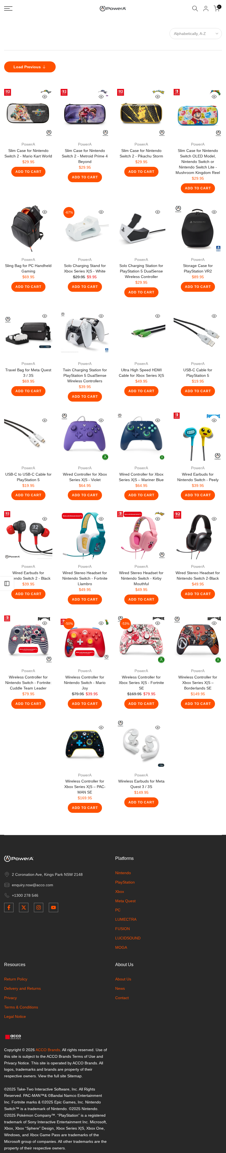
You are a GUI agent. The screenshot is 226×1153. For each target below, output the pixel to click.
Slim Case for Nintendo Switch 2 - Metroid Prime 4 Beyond (85, 156)
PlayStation (125, 882)
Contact (122, 998)
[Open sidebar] (7, 583)
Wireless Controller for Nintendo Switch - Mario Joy (85, 682)
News (120, 988)
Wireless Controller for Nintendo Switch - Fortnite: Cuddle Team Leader (28, 682)
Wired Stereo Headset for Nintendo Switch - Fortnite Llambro (84, 578)
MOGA (121, 947)
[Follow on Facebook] (9, 907)
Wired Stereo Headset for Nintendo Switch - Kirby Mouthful (141, 578)
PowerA (28, 144)
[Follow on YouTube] (53, 907)
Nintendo (123, 873)
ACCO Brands (48, 1050)
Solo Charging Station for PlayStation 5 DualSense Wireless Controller (141, 271)
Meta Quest (125, 901)
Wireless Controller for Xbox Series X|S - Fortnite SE (141, 682)
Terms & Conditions (21, 1007)
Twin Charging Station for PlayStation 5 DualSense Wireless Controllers (85, 375)
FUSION (122, 928)
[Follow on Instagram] (38, 907)
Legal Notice (15, 1016)
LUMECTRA (125, 919)
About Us (123, 979)
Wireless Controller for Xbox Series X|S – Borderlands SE (197, 682)
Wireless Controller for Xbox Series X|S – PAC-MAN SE (85, 786)
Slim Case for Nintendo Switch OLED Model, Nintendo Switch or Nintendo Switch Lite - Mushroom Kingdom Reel (198, 161)
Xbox (119, 891)
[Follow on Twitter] (23, 907)
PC (117, 910)
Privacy (10, 998)
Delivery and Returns (22, 988)
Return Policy (15, 979)
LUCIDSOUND (128, 938)
